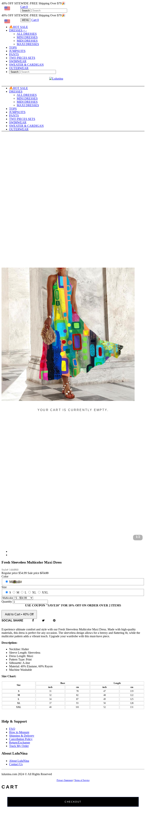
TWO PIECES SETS (22, 57)
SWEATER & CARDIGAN (26, 64)
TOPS (13, 47)
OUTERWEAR (19, 68)
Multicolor (15, 581)
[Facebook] (33, 620)
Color (5, 576)
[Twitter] (43, 620)
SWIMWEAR (17, 61)
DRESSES (18, 30)
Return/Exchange (19, 742)
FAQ (12, 728)
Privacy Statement (65, 780)
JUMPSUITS (17, 51)
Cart (24, 6)
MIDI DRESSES (27, 40)
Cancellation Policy (21, 739)
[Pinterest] (54, 620)
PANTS (14, 54)
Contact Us (16, 764)
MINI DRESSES (27, 37)
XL (34, 592)
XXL (45, 592)
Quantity (7, 601)
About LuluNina (19, 760)
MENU (25, 20)
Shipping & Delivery (21, 735)
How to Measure (19, 732)
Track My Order (19, 746)
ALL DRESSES (27, 33)
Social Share (12, 620)
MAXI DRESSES (28, 44)
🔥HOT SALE (18, 27)
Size (4, 587)
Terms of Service (82, 780)
